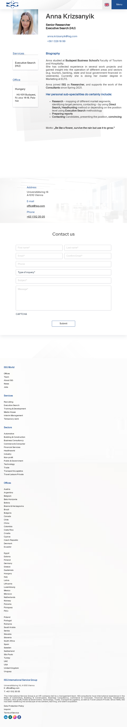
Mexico (7, 590)
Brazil (6, 510)
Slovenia (8, 637)
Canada (7, 516)
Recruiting (8, 402)
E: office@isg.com (11, 688)
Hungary (8, 574)
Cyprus (7, 537)
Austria (7, 489)
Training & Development (15, 409)
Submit (63, 324)
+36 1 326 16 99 (56, 41)
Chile (6, 520)
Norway (7, 601)
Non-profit (8, 457)
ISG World (9, 367)
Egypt (6, 553)
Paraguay (8, 607)
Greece (7, 567)
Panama (7, 604)
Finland (7, 560)
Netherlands (9, 597)
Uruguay (8, 671)
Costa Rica (8, 530)
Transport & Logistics (13, 471)
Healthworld (9, 451)
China (6, 523)
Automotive (9, 434)
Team (6, 377)
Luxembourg (9, 587)
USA (6, 665)
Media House (10, 412)
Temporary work (11, 419)
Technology (9, 464)
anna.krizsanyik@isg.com (62, 36)
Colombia (8, 526)
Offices (7, 374)
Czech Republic (11, 540)
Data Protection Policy (14, 706)
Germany (8, 563)
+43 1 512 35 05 (36, 217)
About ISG (8, 380)
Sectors (8, 427)
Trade (6, 468)
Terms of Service (11, 713)
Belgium (7, 496)
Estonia (7, 557)
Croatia (7, 533)
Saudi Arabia (9, 627)
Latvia (6, 580)
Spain (6, 644)
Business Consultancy (14, 440)
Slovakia (7, 634)
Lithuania (8, 584)
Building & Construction (14, 437)
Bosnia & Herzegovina (14, 506)
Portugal (8, 621)
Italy (6, 577)
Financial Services (12, 447)
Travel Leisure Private (14, 474)
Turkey (7, 658)
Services (8, 396)
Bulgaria (7, 513)
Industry (7, 454)
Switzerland (9, 651)
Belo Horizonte (10, 499)
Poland (7, 617)
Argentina (8, 493)
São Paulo (8, 654)
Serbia (7, 631)
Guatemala (8, 570)
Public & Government (13, 461)
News (6, 384)
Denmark (8, 543)
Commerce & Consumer (14, 444)
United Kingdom (11, 668)
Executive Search (12, 405)
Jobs (6, 387)
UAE (6, 661)
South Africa (9, 641)
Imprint (7, 709)
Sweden (7, 648)
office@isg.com (36, 206)
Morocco (8, 594)
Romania (8, 624)
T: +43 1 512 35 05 (12, 691)
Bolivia (7, 503)
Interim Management (13, 415)
